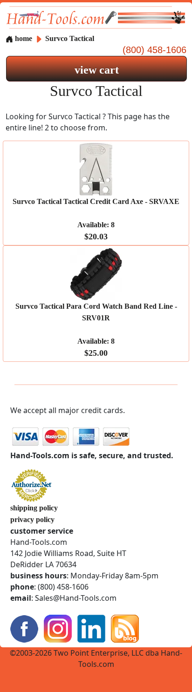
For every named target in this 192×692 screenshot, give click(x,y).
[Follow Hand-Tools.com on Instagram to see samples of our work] (58, 628)
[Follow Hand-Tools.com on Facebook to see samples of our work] (24, 628)
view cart (97, 70)
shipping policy (34, 508)
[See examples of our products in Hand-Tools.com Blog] (125, 628)
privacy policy (32, 519)
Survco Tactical (69, 38)
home (22, 38)
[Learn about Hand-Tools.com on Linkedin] (91, 628)
